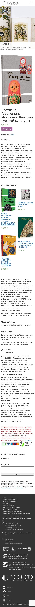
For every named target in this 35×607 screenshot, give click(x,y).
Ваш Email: (5, 465)
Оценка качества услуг (10, 509)
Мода (8, 47)
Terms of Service (18, 488)
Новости (5, 503)
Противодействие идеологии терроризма (16, 513)
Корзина (28, 440)
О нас (4, 497)
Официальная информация (11, 507)
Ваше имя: (5, 458)
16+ (3, 520)
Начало (2, 47)
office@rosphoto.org (16, 529)
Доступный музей (8, 505)
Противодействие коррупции (12, 511)
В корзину (7, 129)
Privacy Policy (5, 488)
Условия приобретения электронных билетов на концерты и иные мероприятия (16, 431)
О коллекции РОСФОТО (10, 499)
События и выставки (9, 501)
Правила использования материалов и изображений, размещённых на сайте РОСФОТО (17, 517)
